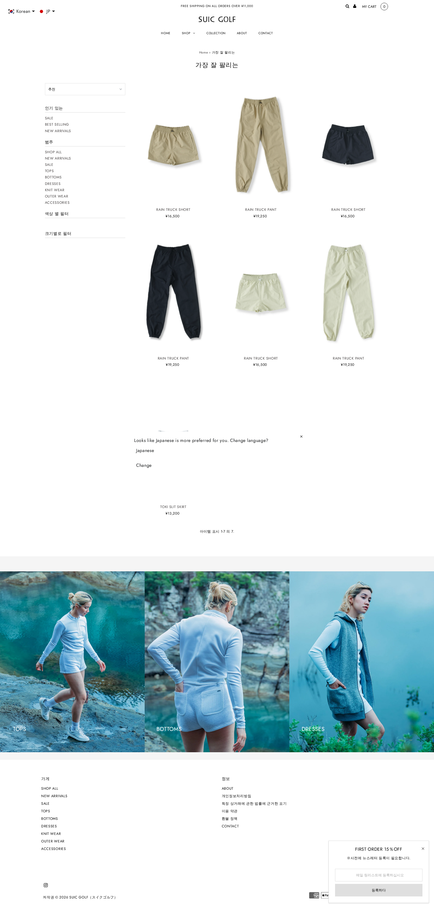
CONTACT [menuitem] (265, 33)
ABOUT (228, 788)
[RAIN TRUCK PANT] (261, 144)
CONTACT (230, 826)
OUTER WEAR (56, 196)
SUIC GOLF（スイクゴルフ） (93, 897)
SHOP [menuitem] (186, 33)
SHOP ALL (53, 152)
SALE (49, 118)
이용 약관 (230, 811)
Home (203, 52)
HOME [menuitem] (166, 33)
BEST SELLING (57, 124)
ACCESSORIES (57, 202)
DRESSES (53, 183)
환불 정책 (230, 818)
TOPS (49, 170)
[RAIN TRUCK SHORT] (173, 144)
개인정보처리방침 (236, 795)
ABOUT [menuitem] (242, 33)
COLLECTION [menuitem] (216, 33)
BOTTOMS (53, 177)
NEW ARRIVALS (58, 130)
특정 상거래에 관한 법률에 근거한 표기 (254, 803)
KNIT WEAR (55, 189)
